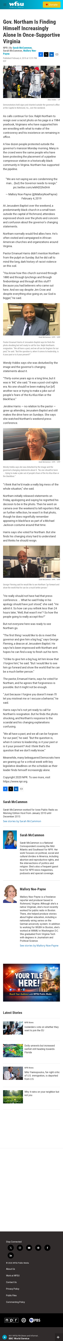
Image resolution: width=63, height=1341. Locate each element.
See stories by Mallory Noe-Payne (39, 945)
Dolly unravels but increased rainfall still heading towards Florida (39, 1049)
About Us (10, 1269)
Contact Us (11, 1282)
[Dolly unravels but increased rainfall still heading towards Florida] (13, 1050)
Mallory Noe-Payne (33, 889)
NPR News (28, 1022)
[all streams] (59, 1337)
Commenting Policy (15, 1302)
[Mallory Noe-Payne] (10, 893)
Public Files (11, 1295)
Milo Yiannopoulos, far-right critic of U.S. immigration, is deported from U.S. (42, 1075)
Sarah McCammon (22, 47)
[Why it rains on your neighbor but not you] (13, 1096)
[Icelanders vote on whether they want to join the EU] (13, 1028)
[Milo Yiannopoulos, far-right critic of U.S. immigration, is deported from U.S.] (13, 1073)
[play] (5, 1337)
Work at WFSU (13, 1276)
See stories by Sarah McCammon (22, 821)
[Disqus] (31, 1189)
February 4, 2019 (31, 198)
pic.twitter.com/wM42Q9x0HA (31, 187)
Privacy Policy (12, 1289)
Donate (53, 4)
